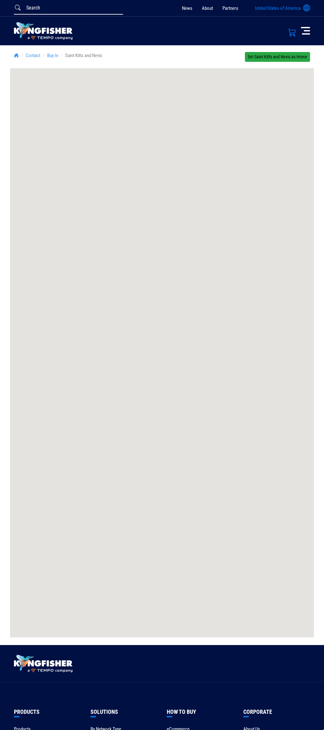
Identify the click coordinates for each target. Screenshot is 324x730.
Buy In (52, 55)
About (207, 8)
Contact (33, 55)
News (187, 8)
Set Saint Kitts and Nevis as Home (277, 56)
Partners (230, 8)
